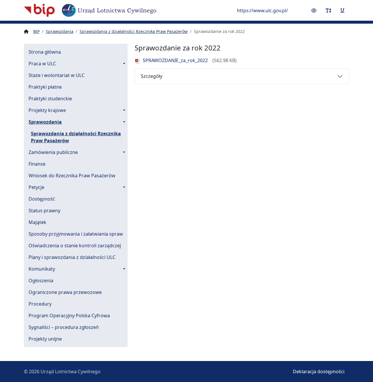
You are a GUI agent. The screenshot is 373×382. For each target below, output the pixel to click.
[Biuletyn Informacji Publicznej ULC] (90, 10)
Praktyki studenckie (50, 98)
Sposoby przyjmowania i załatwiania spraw (76, 234)
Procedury (40, 304)
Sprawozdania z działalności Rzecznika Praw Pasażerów (76, 137)
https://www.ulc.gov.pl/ (262, 10)
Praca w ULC (42, 63)
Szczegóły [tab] (151, 76)
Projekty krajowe (47, 110)
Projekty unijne (45, 339)
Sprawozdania (45, 122)
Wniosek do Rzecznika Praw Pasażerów (72, 175)
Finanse (37, 164)
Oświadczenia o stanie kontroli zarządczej (75, 245)
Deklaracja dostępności (318, 371)
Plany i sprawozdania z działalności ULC (72, 257)
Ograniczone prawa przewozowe (65, 292)
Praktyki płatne (45, 87)
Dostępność (42, 199)
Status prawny (44, 210)
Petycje (36, 187)
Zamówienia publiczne (53, 152)
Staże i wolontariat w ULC (57, 75)
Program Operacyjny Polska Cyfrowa (69, 315)
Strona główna (45, 52)
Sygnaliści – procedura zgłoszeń (64, 327)
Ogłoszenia (41, 280)
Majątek (37, 222)
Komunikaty (42, 269)
